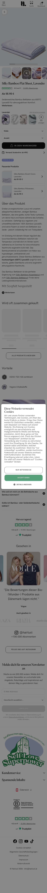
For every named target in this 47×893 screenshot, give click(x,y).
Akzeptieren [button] (24, 478)
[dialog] (23, 446)
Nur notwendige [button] (23, 470)
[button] (23, 484)
